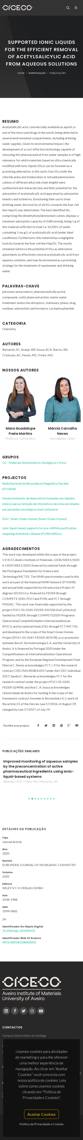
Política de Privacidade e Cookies (41, 1124)
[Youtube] (41, 1011)
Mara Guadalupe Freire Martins (20, 431)
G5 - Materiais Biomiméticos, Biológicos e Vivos (34, 462)
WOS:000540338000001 (19, 942)
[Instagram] (32, 1011)
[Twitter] (23, 1011)
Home (21, 73)
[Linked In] (6, 1011)
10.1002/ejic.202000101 (18, 930)
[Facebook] (15, 1011)
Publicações (58, 73)
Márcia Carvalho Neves (62, 431)
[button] (29, 799)
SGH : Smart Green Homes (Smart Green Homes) (34, 519)
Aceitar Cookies (41, 1114)
